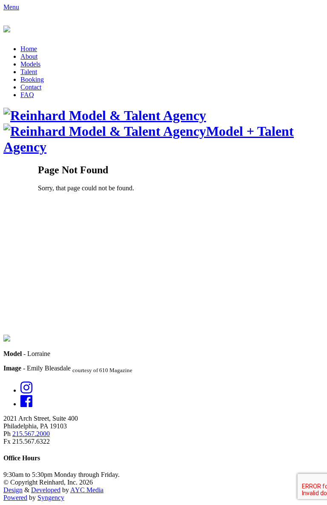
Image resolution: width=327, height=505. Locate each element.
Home (28, 48)
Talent (28, 71)
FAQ (27, 94)
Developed (45, 490)
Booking (32, 79)
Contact (30, 87)
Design (13, 490)
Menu (11, 7)
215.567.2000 (31, 433)
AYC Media (86, 490)
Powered (15, 497)
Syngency (50, 497)
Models (30, 64)
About (28, 56)
